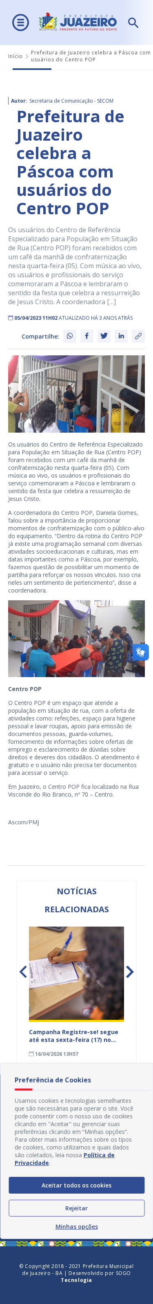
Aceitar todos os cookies (76, 1185)
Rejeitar (76, 1208)
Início (15, 56)
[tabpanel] (76, 992)
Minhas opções (76, 1226)
